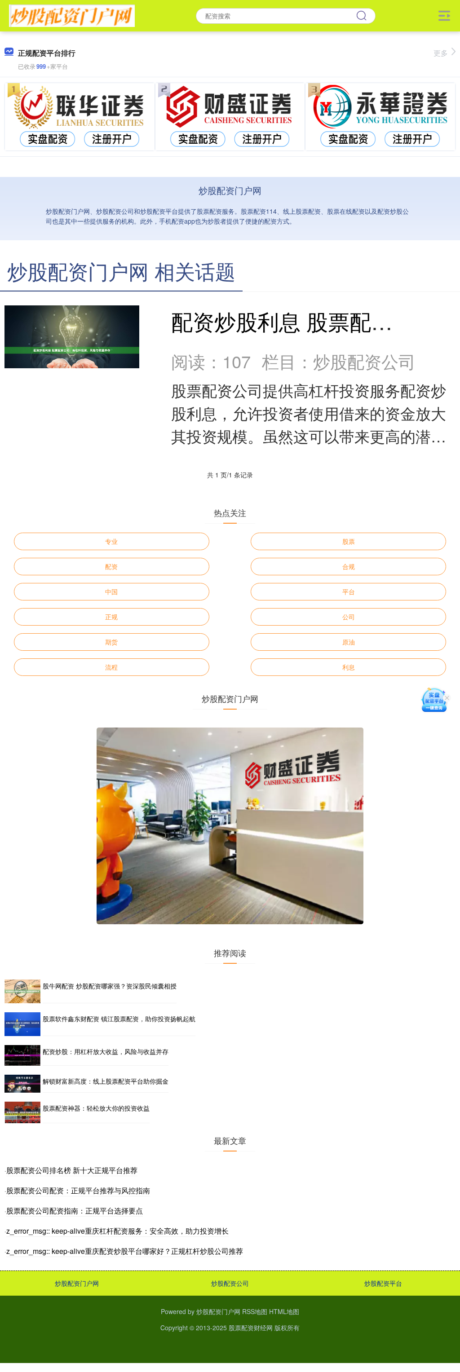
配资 (111, 566)
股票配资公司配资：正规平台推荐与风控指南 (78, 1190)
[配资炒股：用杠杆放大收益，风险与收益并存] (22, 1055)
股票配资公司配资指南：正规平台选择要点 (74, 1210)
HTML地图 (284, 1311)
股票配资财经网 (251, 1327)
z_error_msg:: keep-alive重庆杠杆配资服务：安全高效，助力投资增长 (117, 1231)
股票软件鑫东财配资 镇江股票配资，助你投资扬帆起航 (119, 1018)
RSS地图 (254, 1311)
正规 (111, 616)
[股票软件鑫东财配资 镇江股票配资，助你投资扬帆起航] (22, 1024)
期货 (111, 641)
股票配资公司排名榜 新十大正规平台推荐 (71, 1170)
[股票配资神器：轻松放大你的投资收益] (22, 1112)
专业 (111, 541)
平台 (348, 591)
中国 (111, 591)
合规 (348, 566)
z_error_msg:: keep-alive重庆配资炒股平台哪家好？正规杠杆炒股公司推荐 (124, 1251)
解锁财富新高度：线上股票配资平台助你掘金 (105, 1080)
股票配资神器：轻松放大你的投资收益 (96, 1107)
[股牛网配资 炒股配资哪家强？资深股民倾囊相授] (22, 991)
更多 (440, 53)
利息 (348, 666)
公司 (348, 616)
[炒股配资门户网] (72, 14)
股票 (348, 541)
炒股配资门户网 (77, 1283)
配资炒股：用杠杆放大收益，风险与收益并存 (105, 1051)
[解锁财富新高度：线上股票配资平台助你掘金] (22, 1084)
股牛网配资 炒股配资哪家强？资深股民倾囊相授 (110, 985)
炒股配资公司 (230, 1283)
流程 (111, 666)
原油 (348, 641)
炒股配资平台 (383, 1283)
